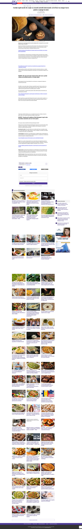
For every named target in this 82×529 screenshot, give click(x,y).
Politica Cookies (35, 523)
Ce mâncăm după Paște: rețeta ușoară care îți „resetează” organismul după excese (33, 399)
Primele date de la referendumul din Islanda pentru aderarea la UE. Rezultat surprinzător (63, 224)
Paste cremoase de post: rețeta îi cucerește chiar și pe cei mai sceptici (18, 487)
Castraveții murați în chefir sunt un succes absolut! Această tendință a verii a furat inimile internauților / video (18, 217)
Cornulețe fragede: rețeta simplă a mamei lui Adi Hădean (48, 500)
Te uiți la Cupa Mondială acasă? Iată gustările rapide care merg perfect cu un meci (33, 298)
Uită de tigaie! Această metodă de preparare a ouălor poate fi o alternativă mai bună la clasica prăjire (33, 202)
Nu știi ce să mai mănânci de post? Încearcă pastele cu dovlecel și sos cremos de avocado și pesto (18, 501)
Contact (47, 523)
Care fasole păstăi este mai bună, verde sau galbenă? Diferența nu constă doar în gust (47, 216)
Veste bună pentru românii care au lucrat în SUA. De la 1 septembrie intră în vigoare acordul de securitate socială (47, 400)
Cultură (63, 0)
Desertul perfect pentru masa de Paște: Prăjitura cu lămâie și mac (33, 472)
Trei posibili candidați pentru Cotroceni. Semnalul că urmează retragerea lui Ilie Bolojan (62, 204)
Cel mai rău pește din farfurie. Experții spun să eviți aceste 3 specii (18, 257)
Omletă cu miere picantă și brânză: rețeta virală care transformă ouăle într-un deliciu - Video (48, 473)
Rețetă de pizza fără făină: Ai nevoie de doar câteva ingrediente (18, 297)
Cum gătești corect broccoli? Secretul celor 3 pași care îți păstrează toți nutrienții (17, 399)
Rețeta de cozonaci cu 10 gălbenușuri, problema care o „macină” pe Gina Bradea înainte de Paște (18, 473)
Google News (28, 164)
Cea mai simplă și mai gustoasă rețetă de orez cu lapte (47, 312)
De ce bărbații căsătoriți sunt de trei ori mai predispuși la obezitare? (18, 371)
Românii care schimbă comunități (51, 0)
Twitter (34, 169)
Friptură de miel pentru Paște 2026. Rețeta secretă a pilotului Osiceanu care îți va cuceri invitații (47, 443)
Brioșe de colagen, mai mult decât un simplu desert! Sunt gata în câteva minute (18, 515)
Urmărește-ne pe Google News (48, 14)
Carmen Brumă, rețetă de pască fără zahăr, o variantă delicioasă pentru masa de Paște (33, 414)
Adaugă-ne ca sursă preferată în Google (35, 14)
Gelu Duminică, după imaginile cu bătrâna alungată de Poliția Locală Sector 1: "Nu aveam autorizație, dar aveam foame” (63, 214)
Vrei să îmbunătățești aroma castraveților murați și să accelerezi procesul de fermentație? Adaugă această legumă (32, 217)
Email (45, 169)
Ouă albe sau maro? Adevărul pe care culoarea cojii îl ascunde (18, 244)
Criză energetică (31, 0)
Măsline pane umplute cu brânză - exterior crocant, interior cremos (18, 457)
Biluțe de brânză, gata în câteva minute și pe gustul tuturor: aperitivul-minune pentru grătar (47, 487)
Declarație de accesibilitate (53, 523)
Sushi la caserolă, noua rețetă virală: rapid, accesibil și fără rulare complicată (32, 356)
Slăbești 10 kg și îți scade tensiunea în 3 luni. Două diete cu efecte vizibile (18, 312)
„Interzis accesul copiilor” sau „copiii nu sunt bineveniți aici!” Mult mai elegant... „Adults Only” (33, 443)
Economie (36, 0)
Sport (34, 1)
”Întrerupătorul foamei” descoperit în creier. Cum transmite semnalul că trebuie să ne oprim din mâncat (18, 429)
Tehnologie (38, 1)
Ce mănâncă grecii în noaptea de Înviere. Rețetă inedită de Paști (18, 413)
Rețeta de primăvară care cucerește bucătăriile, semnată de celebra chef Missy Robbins (33, 371)
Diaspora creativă (42, 0)
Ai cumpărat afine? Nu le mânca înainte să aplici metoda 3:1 (33, 244)
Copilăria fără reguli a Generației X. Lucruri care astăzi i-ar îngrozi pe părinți (33, 328)
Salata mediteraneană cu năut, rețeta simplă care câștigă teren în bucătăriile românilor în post (33, 501)
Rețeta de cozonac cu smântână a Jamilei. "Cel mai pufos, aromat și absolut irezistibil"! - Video (33, 428)
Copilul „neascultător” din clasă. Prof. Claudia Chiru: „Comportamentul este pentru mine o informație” (33, 385)
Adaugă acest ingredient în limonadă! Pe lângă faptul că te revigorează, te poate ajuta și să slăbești (18, 284)
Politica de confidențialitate (27, 523)
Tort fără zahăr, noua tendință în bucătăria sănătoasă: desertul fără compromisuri (18, 385)
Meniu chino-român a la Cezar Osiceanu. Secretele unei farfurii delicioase (47, 328)
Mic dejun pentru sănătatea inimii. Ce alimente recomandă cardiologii (47, 457)
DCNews (14, 2)
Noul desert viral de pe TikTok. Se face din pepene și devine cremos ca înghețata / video (18, 202)
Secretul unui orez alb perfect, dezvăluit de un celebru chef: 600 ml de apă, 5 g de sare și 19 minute (33, 342)
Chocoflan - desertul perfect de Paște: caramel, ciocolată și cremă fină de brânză (47, 428)
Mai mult (46, 1)
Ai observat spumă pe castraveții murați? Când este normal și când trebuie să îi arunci (48, 244)
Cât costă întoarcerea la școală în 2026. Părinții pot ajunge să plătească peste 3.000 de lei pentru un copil (47, 342)
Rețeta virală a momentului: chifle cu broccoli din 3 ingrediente (32, 487)
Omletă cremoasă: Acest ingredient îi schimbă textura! (18, 341)
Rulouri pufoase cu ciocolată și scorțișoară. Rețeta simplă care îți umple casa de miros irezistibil (18, 443)
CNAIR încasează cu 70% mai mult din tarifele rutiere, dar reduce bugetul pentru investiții (47, 283)
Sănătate (59, 0)
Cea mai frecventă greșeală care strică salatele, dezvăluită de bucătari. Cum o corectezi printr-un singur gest (47, 298)
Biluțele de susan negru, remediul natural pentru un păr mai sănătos (33, 515)
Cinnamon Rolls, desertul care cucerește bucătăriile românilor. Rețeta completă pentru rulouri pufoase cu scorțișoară (47, 414)
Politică (23, 0)
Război (27, 0)
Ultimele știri (19, 0)
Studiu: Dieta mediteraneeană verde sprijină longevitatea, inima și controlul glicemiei (33, 283)
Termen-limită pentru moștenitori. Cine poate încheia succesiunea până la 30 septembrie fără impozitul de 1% (47, 202)
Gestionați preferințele (42, 523)
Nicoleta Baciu (42, 11)
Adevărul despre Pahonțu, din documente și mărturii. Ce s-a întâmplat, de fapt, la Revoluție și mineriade (37, 3)
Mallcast (42, 1)
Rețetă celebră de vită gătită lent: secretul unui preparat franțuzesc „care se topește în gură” (48, 371)
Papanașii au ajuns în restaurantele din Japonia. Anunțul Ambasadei (46, 257)
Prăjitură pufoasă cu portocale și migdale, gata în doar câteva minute (18, 328)
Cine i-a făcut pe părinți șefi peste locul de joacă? (33, 257)
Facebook (22, 169)
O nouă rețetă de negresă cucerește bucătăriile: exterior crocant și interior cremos (47, 385)
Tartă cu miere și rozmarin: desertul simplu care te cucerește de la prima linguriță (47, 356)
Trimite (33, 183)
